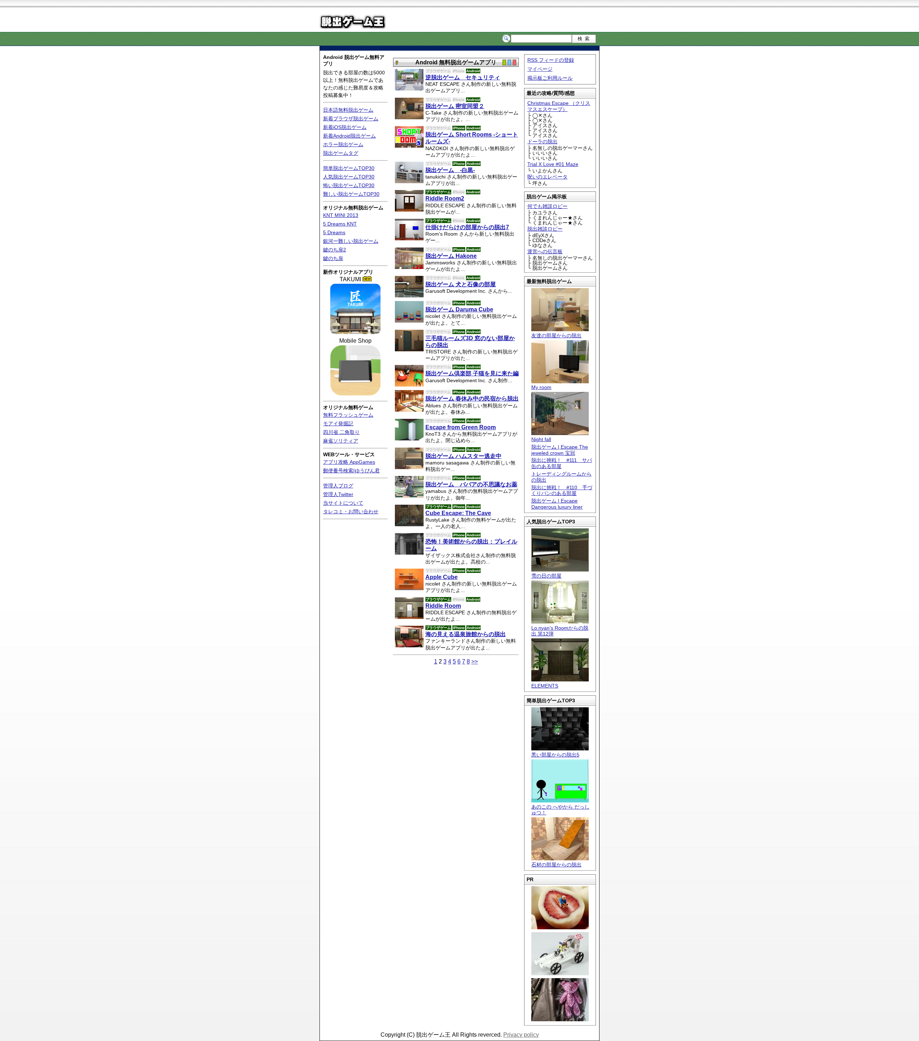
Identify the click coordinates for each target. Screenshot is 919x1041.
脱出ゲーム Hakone (451, 256)
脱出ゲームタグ (340, 153)
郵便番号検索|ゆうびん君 (351, 470)
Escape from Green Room (460, 427)
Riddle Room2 (444, 198)
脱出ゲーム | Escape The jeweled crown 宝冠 (559, 450)
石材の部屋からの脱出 (556, 865)
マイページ (539, 69)
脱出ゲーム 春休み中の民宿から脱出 (472, 398)
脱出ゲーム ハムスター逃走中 (463, 456)
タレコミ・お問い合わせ (350, 511)
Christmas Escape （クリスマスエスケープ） (558, 106)
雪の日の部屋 (546, 576)
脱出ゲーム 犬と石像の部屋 (460, 284)
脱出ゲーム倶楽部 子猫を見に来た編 (472, 373)
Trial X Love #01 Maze (552, 164)
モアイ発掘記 (338, 423)
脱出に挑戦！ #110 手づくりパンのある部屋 (561, 490)
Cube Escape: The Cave (458, 513)
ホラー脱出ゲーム (343, 144)
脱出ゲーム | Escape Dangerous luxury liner (557, 504)
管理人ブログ (338, 486)
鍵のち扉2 (334, 250)
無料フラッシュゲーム (348, 415)
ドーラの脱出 (542, 141)
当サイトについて (343, 503)
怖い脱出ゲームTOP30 (348, 185)
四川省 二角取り (341, 432)
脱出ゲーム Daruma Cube (459, 309)
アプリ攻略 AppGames (349, 462)
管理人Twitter (338, 494)
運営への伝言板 (545, 251)
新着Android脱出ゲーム (349, 136)
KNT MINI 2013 (340, 215)
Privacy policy (521, 1035)
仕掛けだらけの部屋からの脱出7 (467, 227)
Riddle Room (443, 606)
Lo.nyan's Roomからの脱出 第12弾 (559, 631)
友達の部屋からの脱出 (556, 335)
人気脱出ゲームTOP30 (348, 177)
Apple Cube (441, 577)
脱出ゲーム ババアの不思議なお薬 (471, 484)
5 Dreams (334, 232)
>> (474, 661)
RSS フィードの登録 (550, 60)
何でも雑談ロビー (547, 206)
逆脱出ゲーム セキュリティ (462, 77)
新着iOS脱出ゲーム (345, 127)
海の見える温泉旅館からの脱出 (465, 634)
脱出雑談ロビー (545, 229)
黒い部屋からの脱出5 (555, 755)
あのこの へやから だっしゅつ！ (560, 810)
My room (541, 387)
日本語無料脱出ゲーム (348, 110)
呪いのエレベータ (547, 177)
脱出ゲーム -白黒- (450, 170)
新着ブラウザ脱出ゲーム (350, 118)
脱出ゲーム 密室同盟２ (454, 106)
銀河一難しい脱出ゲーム (350, 241)
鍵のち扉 (333, 258)
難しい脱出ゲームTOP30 (351, 194)
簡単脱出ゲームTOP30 (348, 168)
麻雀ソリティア (340, 441)
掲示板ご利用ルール (550, 78)
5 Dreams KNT (340, 224)
